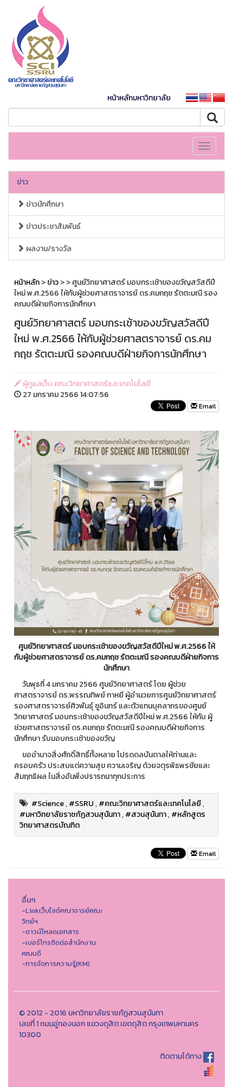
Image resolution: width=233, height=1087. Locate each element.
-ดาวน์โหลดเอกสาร (50, 931)
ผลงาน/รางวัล (48, 248)
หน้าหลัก (27, 282)
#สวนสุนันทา (145, 814)
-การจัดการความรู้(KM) (56, 963)
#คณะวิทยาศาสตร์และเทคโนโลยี (150, 803)
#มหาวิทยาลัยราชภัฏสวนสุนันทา (70, 814)
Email (206, 406)
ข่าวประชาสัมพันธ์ (52, 226)
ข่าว (22, 182)
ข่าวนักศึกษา (43, 204)
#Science (47, 803)
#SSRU (81, 803)
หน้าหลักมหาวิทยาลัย (139, 98)
